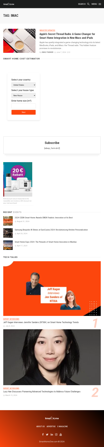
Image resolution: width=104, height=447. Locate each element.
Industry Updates (47, 30)
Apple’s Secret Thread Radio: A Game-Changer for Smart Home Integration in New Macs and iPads (67, 35)
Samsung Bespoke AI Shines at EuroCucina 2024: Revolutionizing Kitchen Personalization (51, 230)
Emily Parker (47, 52)
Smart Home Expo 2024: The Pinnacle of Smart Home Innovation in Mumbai (46, 242)
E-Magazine (62, 426)
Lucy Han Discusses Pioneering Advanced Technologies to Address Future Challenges (41, 391)
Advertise (51, 426)
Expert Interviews (11, 319)
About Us (40, 426)
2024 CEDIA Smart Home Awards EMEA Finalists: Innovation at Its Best (44, 217)
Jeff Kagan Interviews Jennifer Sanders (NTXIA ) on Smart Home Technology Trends (41, 322)
